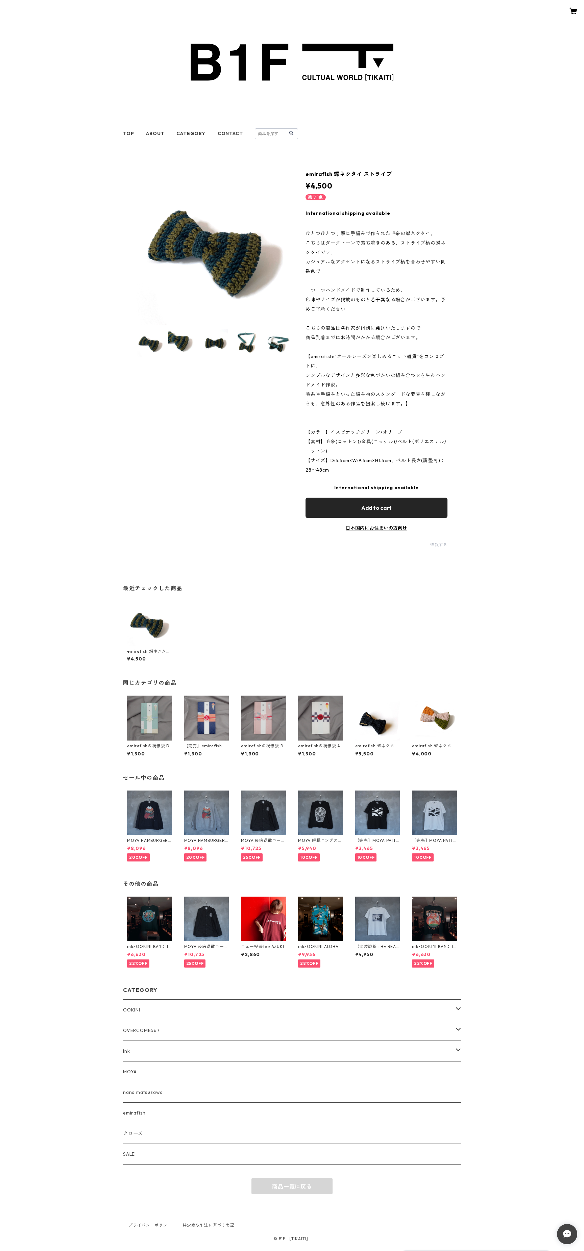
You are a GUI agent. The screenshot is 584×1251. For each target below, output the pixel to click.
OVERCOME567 (141, 1030)
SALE (129, 1154)
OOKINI (131, 1010)
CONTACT (230, 133)
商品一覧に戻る (292, 1186)
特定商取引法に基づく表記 (208, 1225)
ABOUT (155, 133)
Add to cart (376, 507)
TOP (128, 133)
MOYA (130, 1072)
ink (126, 1051)
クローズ (133, 1133)
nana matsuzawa (143, 1092)
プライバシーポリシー (150, 1225)
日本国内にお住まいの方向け (376, 528)
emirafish (134, 1113)
